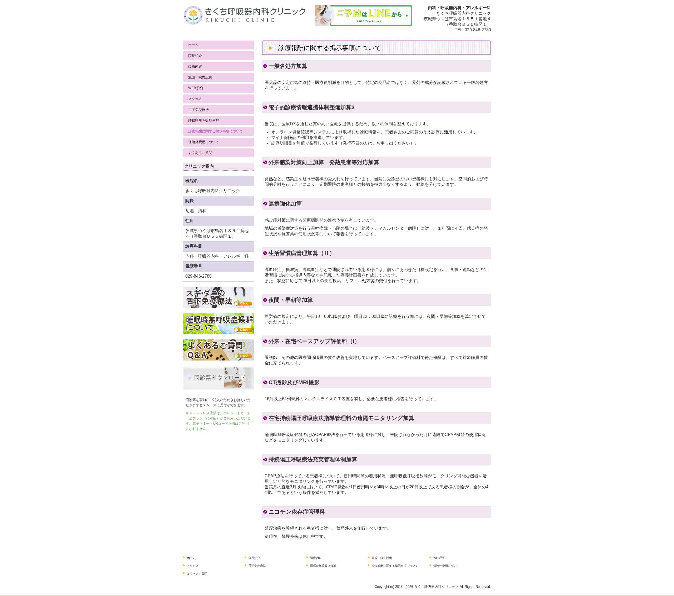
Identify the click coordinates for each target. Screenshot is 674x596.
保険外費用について (203, 142)
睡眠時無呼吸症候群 (203, 120)
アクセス (195, 99)
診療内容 (195, 66)
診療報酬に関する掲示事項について (215, 131)
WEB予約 (195, 88)
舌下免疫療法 (198, 110)
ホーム (193, 45)
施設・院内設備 (200, 77)
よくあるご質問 (200, 153)
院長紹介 (195, 56)
